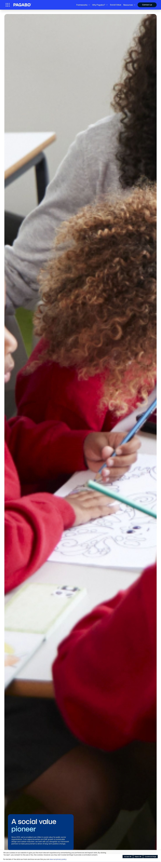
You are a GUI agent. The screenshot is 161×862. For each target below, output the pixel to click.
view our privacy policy (58, 859)
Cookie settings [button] (150, 856)
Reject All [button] (138, 856)
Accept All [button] (127, 856)
